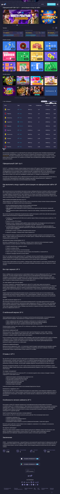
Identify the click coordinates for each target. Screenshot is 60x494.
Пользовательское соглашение (7, 489)
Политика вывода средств (44, 489)
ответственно (6, 155)
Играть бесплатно (9, 94)
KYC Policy (39, 489)
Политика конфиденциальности (18, 489)
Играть (9, 80)
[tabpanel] (13, 33)
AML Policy (35, 489)
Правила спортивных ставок (29, 489)
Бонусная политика (52, 489)
